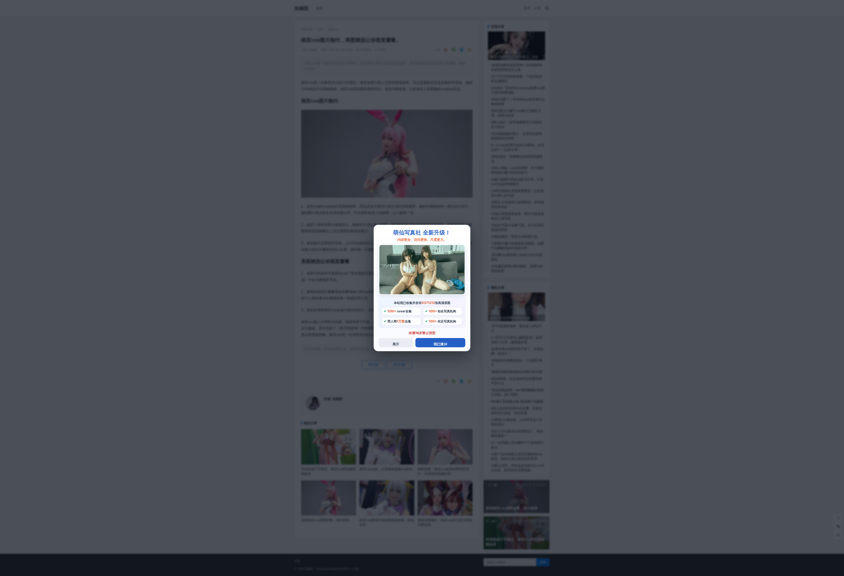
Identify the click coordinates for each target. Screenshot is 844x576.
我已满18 (440, 344)
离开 (396, 344)
